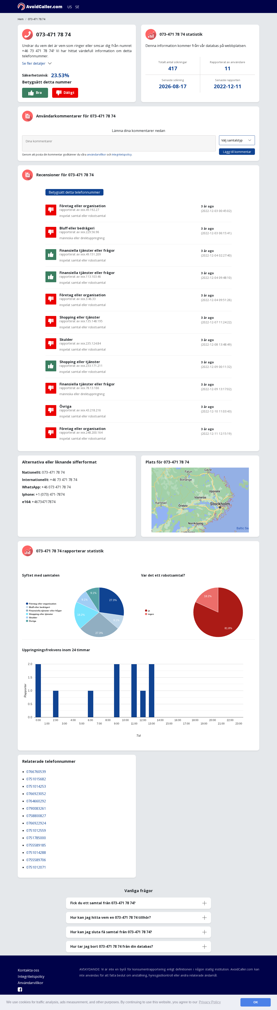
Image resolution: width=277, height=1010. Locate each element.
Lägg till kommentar (237, 152)
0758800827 (36, 815)
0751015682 (36, 779)
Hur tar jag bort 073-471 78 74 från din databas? (111, 946)
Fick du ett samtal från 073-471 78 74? (102, 903)
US (69, 7)
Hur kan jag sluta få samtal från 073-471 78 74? (111, 932)
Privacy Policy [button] (210, 1002)
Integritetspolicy (122, 154)
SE (77, 7)
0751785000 (36, 837)
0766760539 (36, 771)
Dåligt (69, 92)
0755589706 (36, 860)
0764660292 (36, 801)
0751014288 (36, 852)
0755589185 (36, 845)
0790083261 (36, 808)
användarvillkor (96, 154)
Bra (39, 92)
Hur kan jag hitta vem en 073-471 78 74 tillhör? (110, 917)
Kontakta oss (28, 970)
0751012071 (36, 867)
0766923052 (36, 793)
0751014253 (36, 786)
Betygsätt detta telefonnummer (74, 192)
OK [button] (255, 1002)
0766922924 (36, 823)
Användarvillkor (30, 982)
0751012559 (36, 830)
